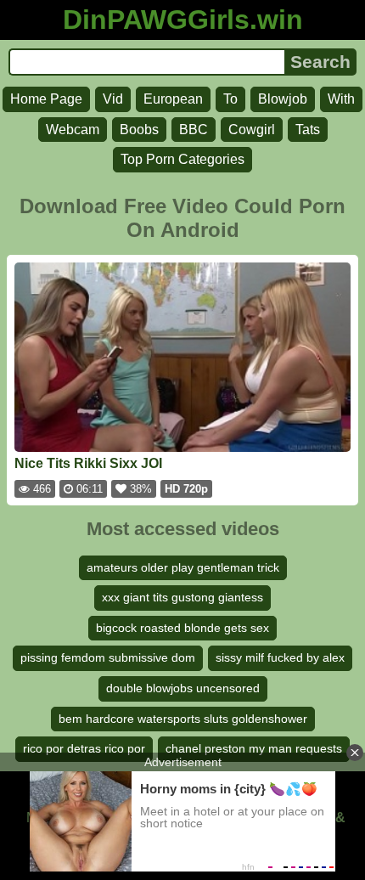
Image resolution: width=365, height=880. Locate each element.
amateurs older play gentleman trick (183, 567)
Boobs (139, 129)
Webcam (72, 129)
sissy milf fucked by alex (280, 657)
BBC (193, 129)
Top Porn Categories (182, 159)
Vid (113, 99)
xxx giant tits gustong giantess (182, 597)
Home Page (46, 99)
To (230, 99)
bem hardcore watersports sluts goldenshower (183, 718)
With (341, 99)
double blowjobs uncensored (183, 688)
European (173, 99)
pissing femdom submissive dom (107, 657)
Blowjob (282, 99)
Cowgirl (251, 129)
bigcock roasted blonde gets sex (182, 628)
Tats (307, 129)
